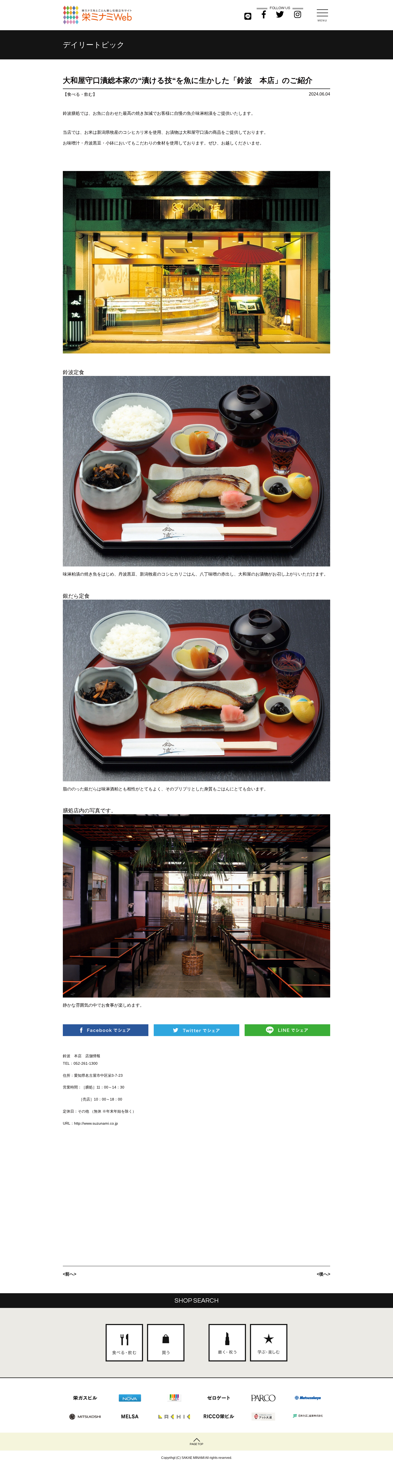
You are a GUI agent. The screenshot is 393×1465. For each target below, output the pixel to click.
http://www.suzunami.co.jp (96, 1123)
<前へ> (69, 1274)
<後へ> (323, 1274)
